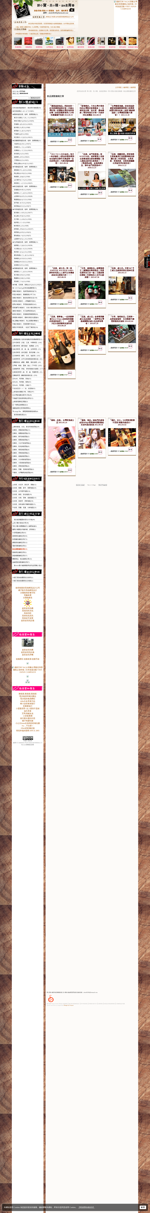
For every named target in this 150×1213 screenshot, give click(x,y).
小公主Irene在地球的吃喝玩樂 (27, 723)
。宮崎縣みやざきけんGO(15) (22, 262)
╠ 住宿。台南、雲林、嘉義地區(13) (24, 498)
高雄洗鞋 (27, 613)
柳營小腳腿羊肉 (25, 27)
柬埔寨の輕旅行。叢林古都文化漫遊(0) (25, 317)
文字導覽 (118, 87)
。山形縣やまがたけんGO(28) (22, 196)
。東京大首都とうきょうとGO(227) (24, 118)
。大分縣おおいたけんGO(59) (22, 249)
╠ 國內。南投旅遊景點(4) (20, 450)
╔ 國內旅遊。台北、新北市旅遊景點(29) (25, 427)
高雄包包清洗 (27, 616)
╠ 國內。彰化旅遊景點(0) (20, 446)
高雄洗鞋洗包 (27, 611)
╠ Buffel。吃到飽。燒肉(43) (21, 382)
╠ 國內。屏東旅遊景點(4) (20, 466)
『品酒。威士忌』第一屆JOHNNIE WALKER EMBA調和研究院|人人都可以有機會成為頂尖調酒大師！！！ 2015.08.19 (61, 272)
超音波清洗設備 (27, 621)
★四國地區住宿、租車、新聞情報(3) (24, 268)
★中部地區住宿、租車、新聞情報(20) (25, 209)
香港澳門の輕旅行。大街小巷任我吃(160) (26, 307)
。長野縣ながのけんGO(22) (21, 232)
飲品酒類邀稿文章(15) (19, 549)
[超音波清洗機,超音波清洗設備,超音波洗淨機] (28, 646)
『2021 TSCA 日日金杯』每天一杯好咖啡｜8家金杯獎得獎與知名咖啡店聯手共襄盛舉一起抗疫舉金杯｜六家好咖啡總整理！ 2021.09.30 (61, 158)
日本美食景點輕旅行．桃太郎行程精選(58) (26, 108)
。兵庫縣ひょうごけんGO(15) (22, 150)
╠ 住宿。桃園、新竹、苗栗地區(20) (24, 488)
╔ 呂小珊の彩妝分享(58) (20, 523)
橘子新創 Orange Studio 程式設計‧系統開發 (57, 1003)
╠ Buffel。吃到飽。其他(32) (21, 378)
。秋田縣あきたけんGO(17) (21, 206)
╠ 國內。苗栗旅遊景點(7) (20, 440)
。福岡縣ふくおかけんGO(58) (22, 245)
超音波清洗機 (27, 608)
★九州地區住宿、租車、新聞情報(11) (25, 242)
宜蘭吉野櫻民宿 (45, 34)
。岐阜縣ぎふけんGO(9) (20, 226)
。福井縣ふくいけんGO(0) (21, 222)
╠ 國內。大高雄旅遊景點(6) (21, 463)
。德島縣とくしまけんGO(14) (22, 271)
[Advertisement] (96, 20)
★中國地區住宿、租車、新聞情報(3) (24, 167)
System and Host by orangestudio (55, 1005)
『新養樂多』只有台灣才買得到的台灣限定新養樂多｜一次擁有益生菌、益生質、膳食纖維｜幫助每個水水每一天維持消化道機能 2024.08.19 (92, 110)
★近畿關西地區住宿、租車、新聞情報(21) (26, 140)
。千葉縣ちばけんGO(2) (20, 134)
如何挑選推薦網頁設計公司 (64, 17)
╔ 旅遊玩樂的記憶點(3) (20, 401)
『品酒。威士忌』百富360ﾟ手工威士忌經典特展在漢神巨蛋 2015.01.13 (122, 270)
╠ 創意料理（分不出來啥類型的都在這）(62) (27, 359)
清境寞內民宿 (54, 30)
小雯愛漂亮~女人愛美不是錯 (27, 709)
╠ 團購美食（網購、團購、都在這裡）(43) (26, 362)
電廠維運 (27, 595)
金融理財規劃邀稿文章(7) (20, 562)
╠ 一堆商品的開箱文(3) (20, 405)
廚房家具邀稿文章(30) (19, 536)
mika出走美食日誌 (27, 701)
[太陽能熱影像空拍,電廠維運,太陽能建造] (28, 606)
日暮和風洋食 (44, 27)
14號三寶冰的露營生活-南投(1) (22, 581)
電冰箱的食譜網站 (27, 699)
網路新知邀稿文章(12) (19, 542)
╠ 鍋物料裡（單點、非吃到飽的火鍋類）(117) (27, 369)
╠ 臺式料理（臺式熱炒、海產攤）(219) (25, 346)
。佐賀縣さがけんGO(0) (20, 265)
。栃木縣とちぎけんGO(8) (21, 127)
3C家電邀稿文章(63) (19, 533)
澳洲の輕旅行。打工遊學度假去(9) (24, 311)
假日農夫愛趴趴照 (27, 718)
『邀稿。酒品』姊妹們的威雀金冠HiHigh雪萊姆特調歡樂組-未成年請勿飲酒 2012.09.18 (91, 422)
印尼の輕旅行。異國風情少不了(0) (24, 294)
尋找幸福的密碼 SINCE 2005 (27, 731)
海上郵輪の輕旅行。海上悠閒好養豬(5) (25, 321)
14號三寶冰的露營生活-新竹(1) (22, 577)
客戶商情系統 (84, 1003)
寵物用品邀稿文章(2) (19, 552)
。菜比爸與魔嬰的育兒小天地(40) (23, 519)
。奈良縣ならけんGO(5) (20, 154)
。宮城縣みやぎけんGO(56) (21, 190)
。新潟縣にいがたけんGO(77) (22, 212)
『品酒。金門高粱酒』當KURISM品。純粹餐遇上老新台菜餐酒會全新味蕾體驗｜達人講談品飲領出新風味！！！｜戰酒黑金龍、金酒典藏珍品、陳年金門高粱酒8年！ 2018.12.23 (92, 161)
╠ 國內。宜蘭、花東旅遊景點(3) (23, 469)
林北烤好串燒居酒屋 (35, 23)
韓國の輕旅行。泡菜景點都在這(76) (24, 291)
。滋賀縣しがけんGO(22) (20, 157)
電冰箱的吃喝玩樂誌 (27, 696)
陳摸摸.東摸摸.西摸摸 (28, 694)
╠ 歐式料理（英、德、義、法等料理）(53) (26, 349)
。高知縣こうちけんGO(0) (21, 281)
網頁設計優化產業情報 (109, 1003)
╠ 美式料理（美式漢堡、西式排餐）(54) (25, 352)
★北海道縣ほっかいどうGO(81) (23, 111)
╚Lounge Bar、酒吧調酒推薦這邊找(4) (25, 411)
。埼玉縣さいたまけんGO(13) (22, 137)
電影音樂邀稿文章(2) (19, 546)
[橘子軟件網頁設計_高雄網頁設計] (51, 1002)
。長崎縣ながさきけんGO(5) (22, 258)
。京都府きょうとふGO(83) (21, 147)
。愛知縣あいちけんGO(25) (21, 235)
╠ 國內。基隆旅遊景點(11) (21, 430)
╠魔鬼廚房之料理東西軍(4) (21, 408)
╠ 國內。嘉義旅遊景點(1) (20, 456)
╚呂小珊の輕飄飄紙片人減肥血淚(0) (24, 526)
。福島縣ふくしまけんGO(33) (22, 193)
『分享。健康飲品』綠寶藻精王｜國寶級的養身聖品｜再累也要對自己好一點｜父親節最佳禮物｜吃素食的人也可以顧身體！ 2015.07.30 (92, 272)
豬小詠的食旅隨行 (27, 704)
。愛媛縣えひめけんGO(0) (21, 278)
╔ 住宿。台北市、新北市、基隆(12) (24, 484)
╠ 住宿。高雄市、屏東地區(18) (22, 501)
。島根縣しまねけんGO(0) (21, 176)
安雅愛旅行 (27, 706)
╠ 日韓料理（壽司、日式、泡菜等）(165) (26, 356)
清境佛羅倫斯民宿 (66, 30)
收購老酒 (27, 659)
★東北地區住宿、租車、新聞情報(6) (24, 186)
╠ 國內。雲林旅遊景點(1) (20, 453)
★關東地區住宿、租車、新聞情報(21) (25, 114)
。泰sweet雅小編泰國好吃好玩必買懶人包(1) (27, 565)
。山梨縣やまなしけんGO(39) (22, 239)
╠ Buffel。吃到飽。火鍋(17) (21, 385)
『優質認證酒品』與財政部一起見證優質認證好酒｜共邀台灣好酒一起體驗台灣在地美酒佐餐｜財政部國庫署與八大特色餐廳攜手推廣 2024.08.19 (61, 110)
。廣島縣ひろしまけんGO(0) (22, 170)
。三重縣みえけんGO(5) (20, 160)
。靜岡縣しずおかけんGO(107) (22, 229)
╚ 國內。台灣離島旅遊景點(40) (22, 472)
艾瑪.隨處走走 (28, 713)
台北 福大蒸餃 (55, 27)
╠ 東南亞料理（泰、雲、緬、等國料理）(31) (27, 372)
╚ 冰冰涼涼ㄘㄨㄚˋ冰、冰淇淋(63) (23, 388)
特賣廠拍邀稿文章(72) (19, 539)
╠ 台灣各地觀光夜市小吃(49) (22, 395)
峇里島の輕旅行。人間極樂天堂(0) (24, 301)
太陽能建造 (27, 598)
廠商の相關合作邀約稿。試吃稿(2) (24, 529)
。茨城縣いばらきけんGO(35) (22, 124)
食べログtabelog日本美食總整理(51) (24, 288)
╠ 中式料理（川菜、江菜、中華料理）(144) (27, 342)
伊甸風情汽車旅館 (21, 34)
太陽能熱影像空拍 (27, 593)
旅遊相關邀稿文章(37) (19, 555)
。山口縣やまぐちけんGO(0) (22, 180)
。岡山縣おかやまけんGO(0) (22, 173)
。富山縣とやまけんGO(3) (21, 216)
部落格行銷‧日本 (93, 1003)
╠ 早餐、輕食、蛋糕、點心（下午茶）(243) (27, 365)
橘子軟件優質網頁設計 (74, 1003)
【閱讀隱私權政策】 (86, 1207)
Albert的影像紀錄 (28, 728)
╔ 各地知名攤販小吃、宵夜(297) (23, 392)
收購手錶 (35, 659)
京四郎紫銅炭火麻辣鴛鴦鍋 (53, 23)
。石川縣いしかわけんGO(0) (22, 219)
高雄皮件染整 (27, 618)
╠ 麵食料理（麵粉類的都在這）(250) (24, 375)
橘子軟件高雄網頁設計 (27, 590)
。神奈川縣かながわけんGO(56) (23, 121)
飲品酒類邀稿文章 (130, 91)
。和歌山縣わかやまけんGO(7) (22, 163)
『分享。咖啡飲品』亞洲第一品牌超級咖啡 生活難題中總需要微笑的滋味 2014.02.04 (122, 319)
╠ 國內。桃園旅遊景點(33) (21, 433)
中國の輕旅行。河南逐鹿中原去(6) (24, 324)
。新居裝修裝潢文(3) (19, 415)
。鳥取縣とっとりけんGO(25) (22, 183)
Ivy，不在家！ (28, 726)
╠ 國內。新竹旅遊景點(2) (20, 436)
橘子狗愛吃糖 (27, 721)
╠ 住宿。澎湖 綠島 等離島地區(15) (23, 504)
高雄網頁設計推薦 (120, 1003)
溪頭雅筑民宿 (33, 30)
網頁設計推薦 (50, 17)
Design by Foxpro (69, 1005)
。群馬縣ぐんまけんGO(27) (21, 131)
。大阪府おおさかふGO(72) (21, 144)
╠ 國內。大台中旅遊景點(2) (21, 443)
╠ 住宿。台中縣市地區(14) (21, 491)
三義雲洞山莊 (33, 34)
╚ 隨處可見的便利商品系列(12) (22, 398)
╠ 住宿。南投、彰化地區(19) (22, 494)
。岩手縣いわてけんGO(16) (21, 203)
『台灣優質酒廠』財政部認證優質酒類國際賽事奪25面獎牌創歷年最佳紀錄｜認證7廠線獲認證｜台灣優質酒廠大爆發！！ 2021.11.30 (122, 110)
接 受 (143, 1207)
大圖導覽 (125, 87)
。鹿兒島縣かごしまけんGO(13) (23, 255)
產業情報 (100, 1003)
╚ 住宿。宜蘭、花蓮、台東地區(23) (24, 507)
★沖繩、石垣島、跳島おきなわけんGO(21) (26, 285)
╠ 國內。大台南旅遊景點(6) (21, 459)
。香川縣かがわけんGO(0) (21, 275)
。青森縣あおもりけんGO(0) (22, 199)
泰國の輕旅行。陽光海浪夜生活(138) (24, 298)
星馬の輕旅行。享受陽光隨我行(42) (24, 304)
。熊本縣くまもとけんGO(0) (22, 252)
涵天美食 (27, 711)
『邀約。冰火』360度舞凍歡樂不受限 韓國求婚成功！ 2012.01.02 (122, 422)
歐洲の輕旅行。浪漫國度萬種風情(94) (25, 314)
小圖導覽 (133, 87)
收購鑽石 (19, 659)
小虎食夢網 (27, 716)
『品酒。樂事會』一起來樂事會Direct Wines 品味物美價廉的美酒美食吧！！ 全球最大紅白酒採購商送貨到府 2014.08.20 (61, 321)
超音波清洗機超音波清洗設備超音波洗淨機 (27, 652)
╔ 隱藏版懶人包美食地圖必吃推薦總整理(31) (27, 339)
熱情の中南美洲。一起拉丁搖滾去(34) (25, 327)
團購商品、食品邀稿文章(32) (22, 559)
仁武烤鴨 (35, 27)
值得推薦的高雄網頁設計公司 (27, 588)
